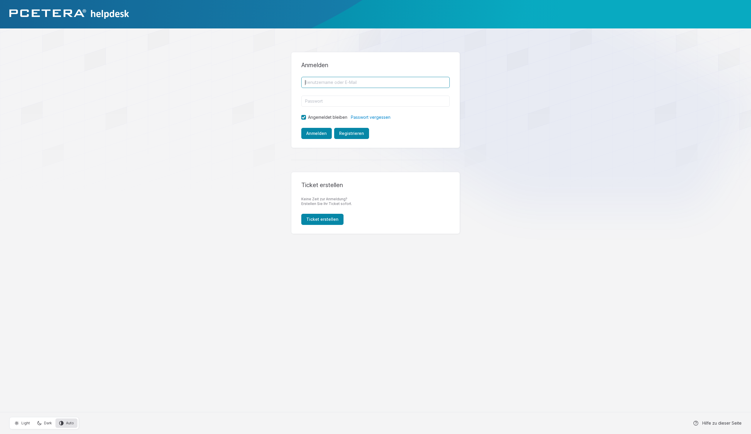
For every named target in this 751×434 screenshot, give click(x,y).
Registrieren (351, 133)
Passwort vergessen (370, 117)
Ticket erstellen (322, 219)
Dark (48, 423)
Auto (70, 423)
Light (25, 423)
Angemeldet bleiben (327, 117)
